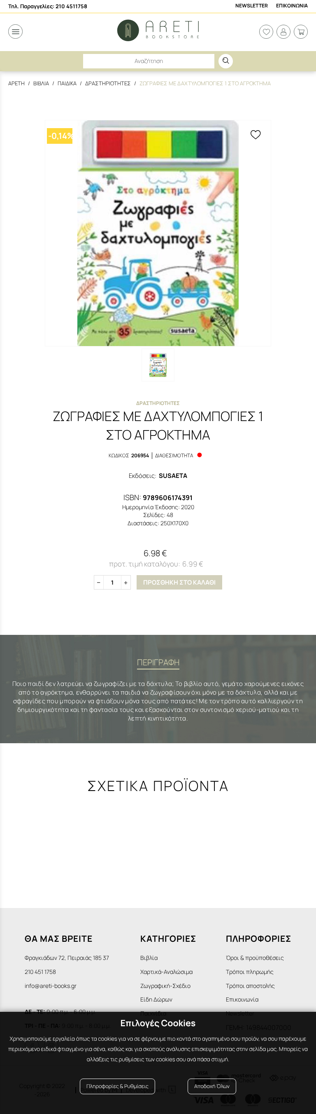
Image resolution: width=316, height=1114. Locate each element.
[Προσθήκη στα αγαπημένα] (255, 135)
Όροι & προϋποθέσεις (255, 958)
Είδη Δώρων (156, 999)
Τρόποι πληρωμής (250, 972)
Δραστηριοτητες (108, 83)
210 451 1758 (40, 972)
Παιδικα (67, 83)
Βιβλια (41, 83)
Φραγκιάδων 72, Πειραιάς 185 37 (67, 958)
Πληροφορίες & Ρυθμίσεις (117, 1086)
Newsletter (251, 5)
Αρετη (16, 83)
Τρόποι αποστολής (250, 986)
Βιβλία (149, 958)
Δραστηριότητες (158, 403)
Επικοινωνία (242, 999)
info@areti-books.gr (51, 986)
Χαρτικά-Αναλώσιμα (166, 972)
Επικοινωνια (292, 5)
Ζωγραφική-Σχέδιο (165, 986)
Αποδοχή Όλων (212, 1086)
